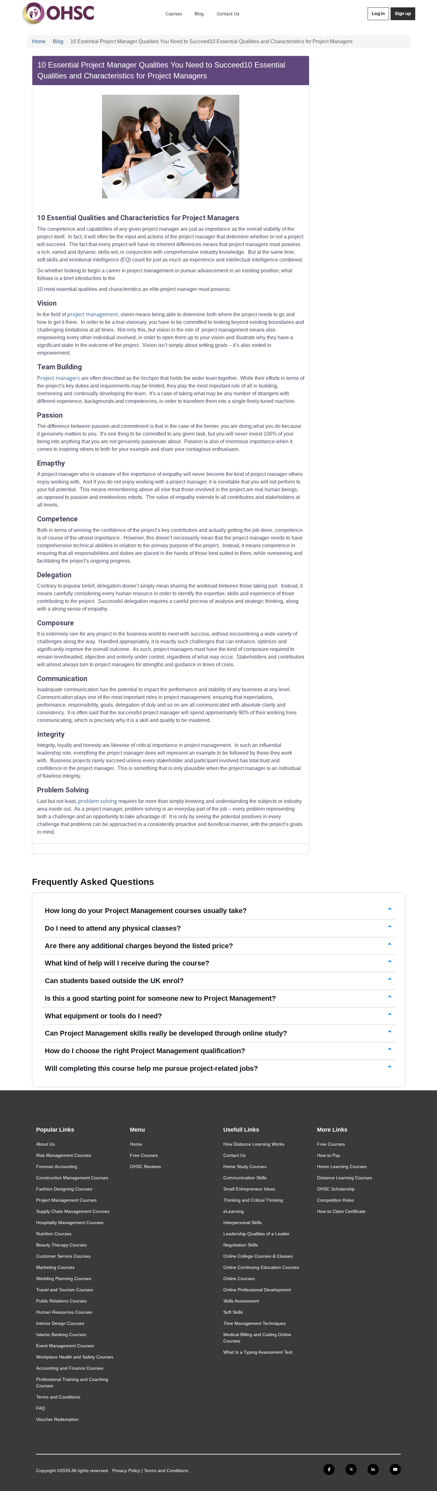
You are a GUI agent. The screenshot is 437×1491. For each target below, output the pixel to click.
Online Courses (239, 1278)
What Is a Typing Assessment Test (257, 1352)
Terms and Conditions (58, 1396)
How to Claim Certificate (341, 1211)
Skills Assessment (241, 1300)
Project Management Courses (66, 1200)
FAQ (40, 1408)
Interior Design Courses (60, 1323)
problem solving (97, 801)
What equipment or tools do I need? (103, 1016)
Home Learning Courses (342, 1166)
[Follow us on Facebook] (329, 1469)
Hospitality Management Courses (69, 1222)
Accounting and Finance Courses (69, 1368)
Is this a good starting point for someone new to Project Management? (160, 998)
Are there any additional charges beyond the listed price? (139, 946)
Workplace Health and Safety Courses (74, 1356)
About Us (45, 1144)
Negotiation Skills (240, 1244)
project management (92, 314)
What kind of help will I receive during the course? (127, 963)
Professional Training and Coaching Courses (72, 1382)
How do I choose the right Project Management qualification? (145, 1051)
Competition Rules (335, 1200)
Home (39, 41)
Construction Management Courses (72, 1177)
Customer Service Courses (63, 1256)
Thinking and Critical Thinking (253, 1200)
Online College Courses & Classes (258, 1256)
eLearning (233, 1211)
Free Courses (144, 1155)
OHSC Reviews (145, 1166)
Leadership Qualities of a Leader (256, 1233)
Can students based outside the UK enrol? (114, 981)
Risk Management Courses (63, 1155)
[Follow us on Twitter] (351, 1469)
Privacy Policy (126, 1470)
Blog (199, 13)
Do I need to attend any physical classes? (113, 928)
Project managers (58, 377)
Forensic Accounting (56, 1166)
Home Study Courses (244, 1166)
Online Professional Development (257, 1289)
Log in (378, 13)
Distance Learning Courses (344, 1177)
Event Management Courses (65, 1345)
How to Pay (328, 1155)
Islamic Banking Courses (61, 1334)
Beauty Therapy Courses (61, 1244)
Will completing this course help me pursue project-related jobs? (151, 1068)
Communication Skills (244, 1177)
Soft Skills (233, 1312)
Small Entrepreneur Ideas (249, 1188)
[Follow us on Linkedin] (373, 1469)
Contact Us (228, 13)
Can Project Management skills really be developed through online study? (166, 1033)
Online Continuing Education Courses (261, 1267)
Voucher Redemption (57, 1419)
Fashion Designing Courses (64, 1188)
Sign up (403, 13)
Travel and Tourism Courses (64, 1289)
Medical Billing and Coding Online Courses (257, 1337)
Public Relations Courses (61, 1300)
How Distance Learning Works (253, 1144)
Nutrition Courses (53, 1233)
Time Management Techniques (254, 1323)
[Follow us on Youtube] (395, 1469)
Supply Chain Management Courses (72, 1211)
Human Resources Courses (64, 1312)
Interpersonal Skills (242, 1222)
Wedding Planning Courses (63, 1278)
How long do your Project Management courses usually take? (146, 911)
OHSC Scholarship (336, 1188)
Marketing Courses (55, 1267)
